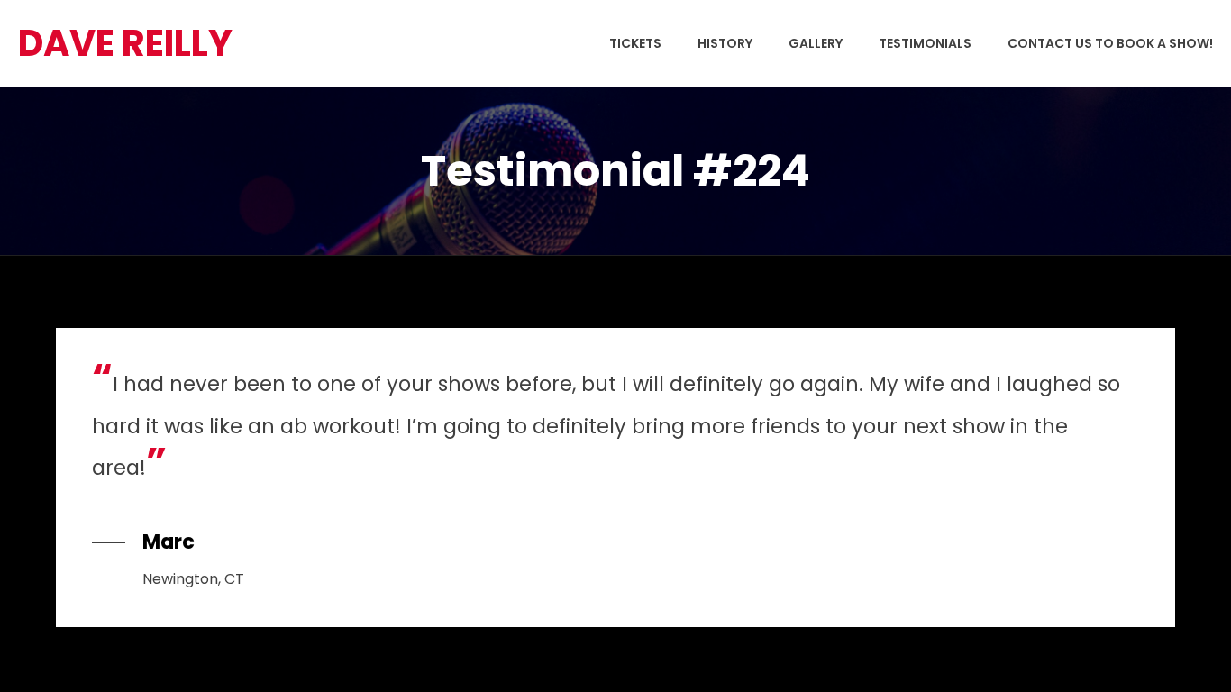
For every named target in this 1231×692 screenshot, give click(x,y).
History (725, 43)
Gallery (816, 43)
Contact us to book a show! (1110, 43)
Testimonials (925, 43)
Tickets (635, 43)
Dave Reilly (125, 43)
